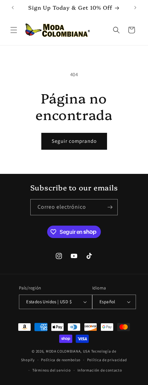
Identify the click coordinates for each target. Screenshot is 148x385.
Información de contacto (99, 370)
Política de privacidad (107, 359)
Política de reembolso (61, 359)
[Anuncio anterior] (12, 7)
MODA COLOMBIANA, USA (68, 351)
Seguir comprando (74, 141)
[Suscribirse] (109, 207)
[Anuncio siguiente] (135, 7)
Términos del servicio (51, 370)
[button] (13, 30)
